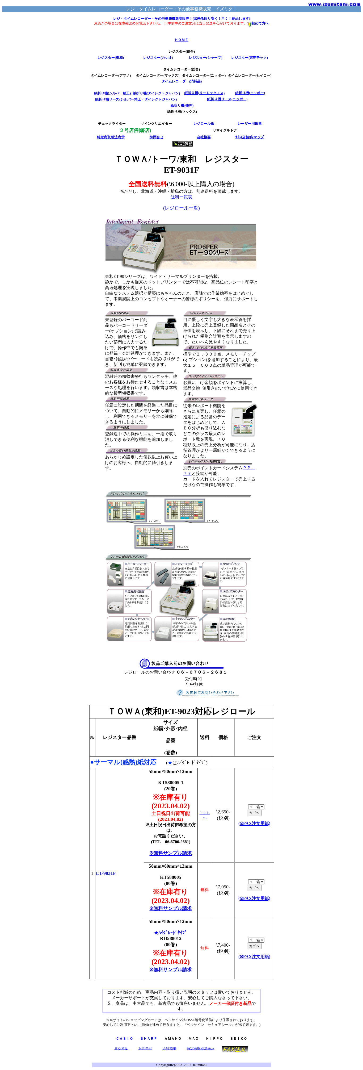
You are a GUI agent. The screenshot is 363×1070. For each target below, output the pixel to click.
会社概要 (204, 137)
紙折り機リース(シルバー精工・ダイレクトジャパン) (136, 99)
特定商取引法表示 (111, 137)
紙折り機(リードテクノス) (204, 93)
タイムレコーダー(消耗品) (182, 81)
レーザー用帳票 (250, 124)
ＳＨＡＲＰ (148, 1038)
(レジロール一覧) (181, 208)
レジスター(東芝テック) (249, 58)
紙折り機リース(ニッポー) (227, 99)
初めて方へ (260, 23)
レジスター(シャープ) (205, 58)
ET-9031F (106, 873)
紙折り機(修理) (182, 105)
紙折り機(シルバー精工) (112, 93)
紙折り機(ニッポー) (250, 93)
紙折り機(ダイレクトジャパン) (156, 93)
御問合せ (156, 137)
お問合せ (145, 1048)
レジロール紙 (203, 124)
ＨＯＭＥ (181, 40)
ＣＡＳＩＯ (124, 1038)
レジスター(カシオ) (158, 58)
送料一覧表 (181, 197)
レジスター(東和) (111, 58)
